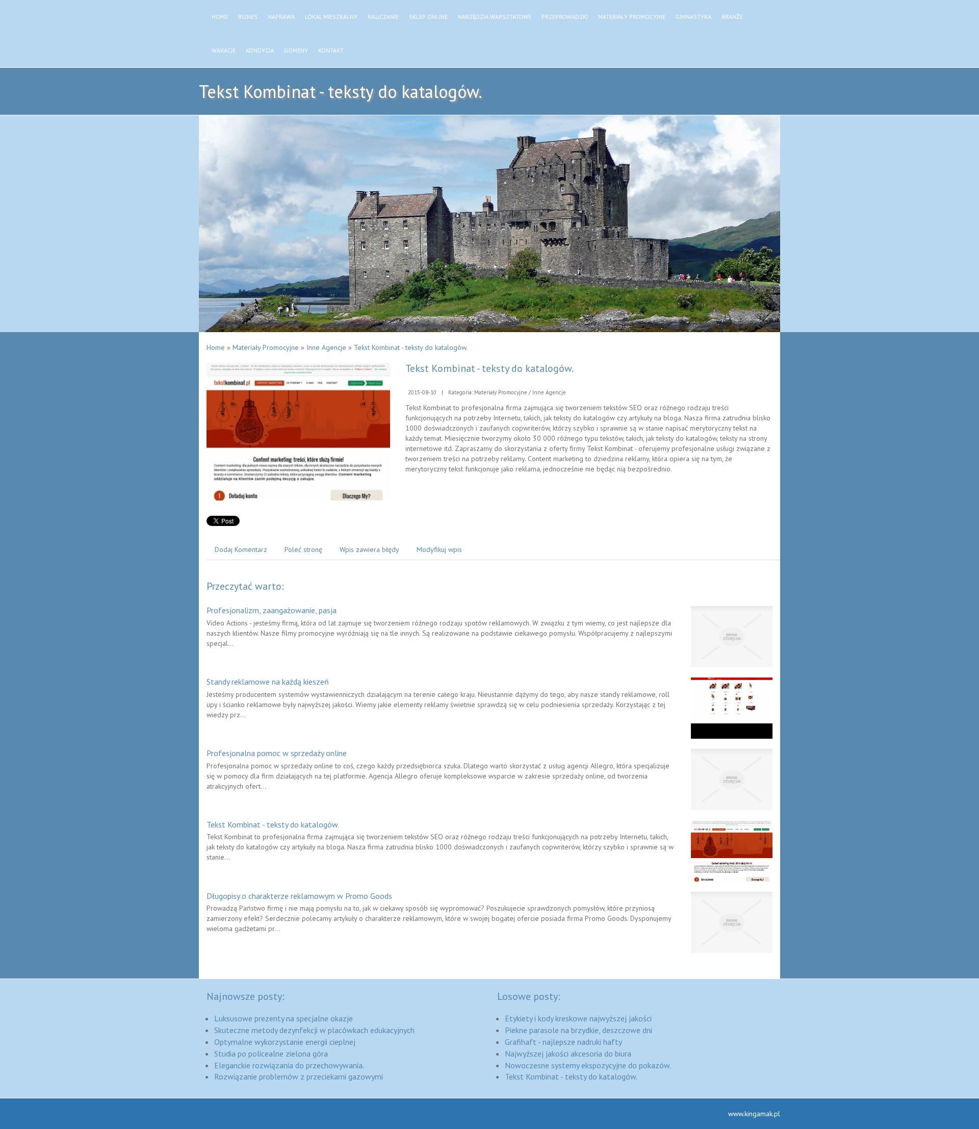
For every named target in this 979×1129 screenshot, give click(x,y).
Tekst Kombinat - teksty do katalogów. (411, 347)
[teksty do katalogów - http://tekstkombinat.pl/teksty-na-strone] (298, 431)
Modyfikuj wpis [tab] (439, 549)
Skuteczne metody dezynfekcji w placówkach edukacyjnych (314, 1030)
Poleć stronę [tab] (303, 549)
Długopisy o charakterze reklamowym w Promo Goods (299, 896)
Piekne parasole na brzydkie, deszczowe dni (578, 1030)
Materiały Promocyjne (266, 347)
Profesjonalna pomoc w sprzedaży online (277, 753)
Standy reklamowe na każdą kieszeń (268, 681)
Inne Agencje (326, 347)
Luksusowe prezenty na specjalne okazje (283, 1018)
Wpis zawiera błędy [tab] (369, 549)
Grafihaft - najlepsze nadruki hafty (563, 1042)
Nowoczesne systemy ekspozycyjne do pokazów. (588, 1065)
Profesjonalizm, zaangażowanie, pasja (272, 610)
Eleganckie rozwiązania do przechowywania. (289, 1065)
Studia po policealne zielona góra (271, 1053)
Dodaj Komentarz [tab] (241, 549)
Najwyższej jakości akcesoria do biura (568, 1053)
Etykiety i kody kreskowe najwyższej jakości (578, 1018)
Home (216, 347)
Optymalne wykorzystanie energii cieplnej (284, 1042)
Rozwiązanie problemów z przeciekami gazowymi (298, 1076)
